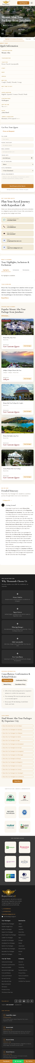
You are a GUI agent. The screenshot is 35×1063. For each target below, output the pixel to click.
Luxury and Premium (7, 975)
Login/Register (23, 3)
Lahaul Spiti (21, 946)
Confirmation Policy (21, 680)
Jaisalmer (21, 929)
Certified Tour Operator (24, 981)
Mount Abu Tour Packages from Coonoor (12, 766)
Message (19, 1061)
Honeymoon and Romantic (8, 964)
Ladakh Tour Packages (7, 937)
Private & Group (6, 989)
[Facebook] (16, 1001)
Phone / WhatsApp (6, 142)
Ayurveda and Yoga (6, 981)
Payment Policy (8, 680)
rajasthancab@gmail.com (8, 914)
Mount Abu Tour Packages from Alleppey (12, 733)
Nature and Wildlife (6, 967)
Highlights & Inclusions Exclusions (14, 39)
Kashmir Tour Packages (7, 946)
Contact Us (21, 964)
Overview (28, 39)
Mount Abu (21, 932)
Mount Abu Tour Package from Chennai (12, 769)
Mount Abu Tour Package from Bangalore (12, 762)
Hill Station (4, 987)
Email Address (5, 149)
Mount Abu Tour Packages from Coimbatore (13, 776)
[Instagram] (20, 1001)
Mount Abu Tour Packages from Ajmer (12, 736)
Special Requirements (7, 174)
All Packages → (5, 315)
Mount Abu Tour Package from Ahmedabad (13, 744)
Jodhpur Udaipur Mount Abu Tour (12, 370)
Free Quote (6, 1061)
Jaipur (20, 924)
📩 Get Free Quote (8, 25)
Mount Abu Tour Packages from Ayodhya (12, 729)
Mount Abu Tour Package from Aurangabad (13, 751)
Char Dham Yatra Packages (8, 948)
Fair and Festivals (6, 978)
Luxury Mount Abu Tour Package (12, 468)
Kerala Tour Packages (7, 954)
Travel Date (4, 155)
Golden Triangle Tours (7, 926)
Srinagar (21, 940)
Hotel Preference (6, 167)
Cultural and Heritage (7, 962)
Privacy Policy (22, 973)
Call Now (30, 1061)
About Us (21, 962)
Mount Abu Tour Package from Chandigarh (13, 773)
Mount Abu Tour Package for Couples (13, 403)
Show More (17, 781)
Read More (5, 298)
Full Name (4, 136)
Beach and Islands (6, 984)
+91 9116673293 (6, 911)
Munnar (20, 951)
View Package (27, 346)
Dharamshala (22, 948)
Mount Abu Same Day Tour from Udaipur (12, 726)
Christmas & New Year (7, 992)
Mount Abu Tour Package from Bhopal (12, 758)
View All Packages (22, 25)
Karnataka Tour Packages (8, 951)
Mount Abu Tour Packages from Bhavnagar (13, 755)
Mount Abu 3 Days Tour (9, 337)
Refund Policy (7, 684)
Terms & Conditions (23, 975)
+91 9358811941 (6, 908)
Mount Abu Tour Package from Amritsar (12, 747)
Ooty (20, 954)
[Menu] (31, 3)
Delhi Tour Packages (7, 929)
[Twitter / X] (27, 1001)
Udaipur (20, 926)
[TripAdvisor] (31, 1001)
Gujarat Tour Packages (7, 932)
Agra (20, 937)
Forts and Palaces (6, 973)
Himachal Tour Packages (8, 940)
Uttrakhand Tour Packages (8, 943)
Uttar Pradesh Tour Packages (9, 935)
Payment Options (23, 970)
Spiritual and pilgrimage (8, 970)
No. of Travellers (6, 161)
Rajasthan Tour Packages (8, 924)
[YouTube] (23, 1001)
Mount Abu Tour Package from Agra (11, 740)
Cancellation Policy (20, 684)
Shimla (20, 943)
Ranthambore (22, 935)
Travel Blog (21, 967)
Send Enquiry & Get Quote (17, 186)
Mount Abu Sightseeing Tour (11, 436)
